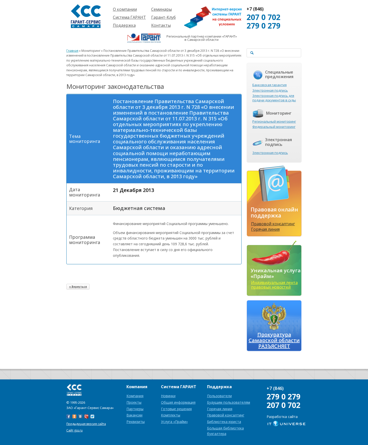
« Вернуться (78, 286)
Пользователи (219, 395)
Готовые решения (176, 408)
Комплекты (170, 415)
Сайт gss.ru (74, 430)
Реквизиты (135, 421)
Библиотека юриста (224, 421)
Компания (134, 395)
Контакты (161, 25)
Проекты (133, 402)
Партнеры (134, 408)
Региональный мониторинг (274, 121)
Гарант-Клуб (163, 17)
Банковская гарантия (269, 85)
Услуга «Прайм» (174, 421)
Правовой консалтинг (273, 224)
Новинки (168, 395)
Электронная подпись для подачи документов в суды (274, 97)
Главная (72, 51)
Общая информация (178, 402)
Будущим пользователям (228, 402)
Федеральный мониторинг (273, 126)
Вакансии (134, 415)
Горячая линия (265, 229)
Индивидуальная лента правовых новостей (274, 285)
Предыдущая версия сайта (86, 424)
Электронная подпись (270, 90)
